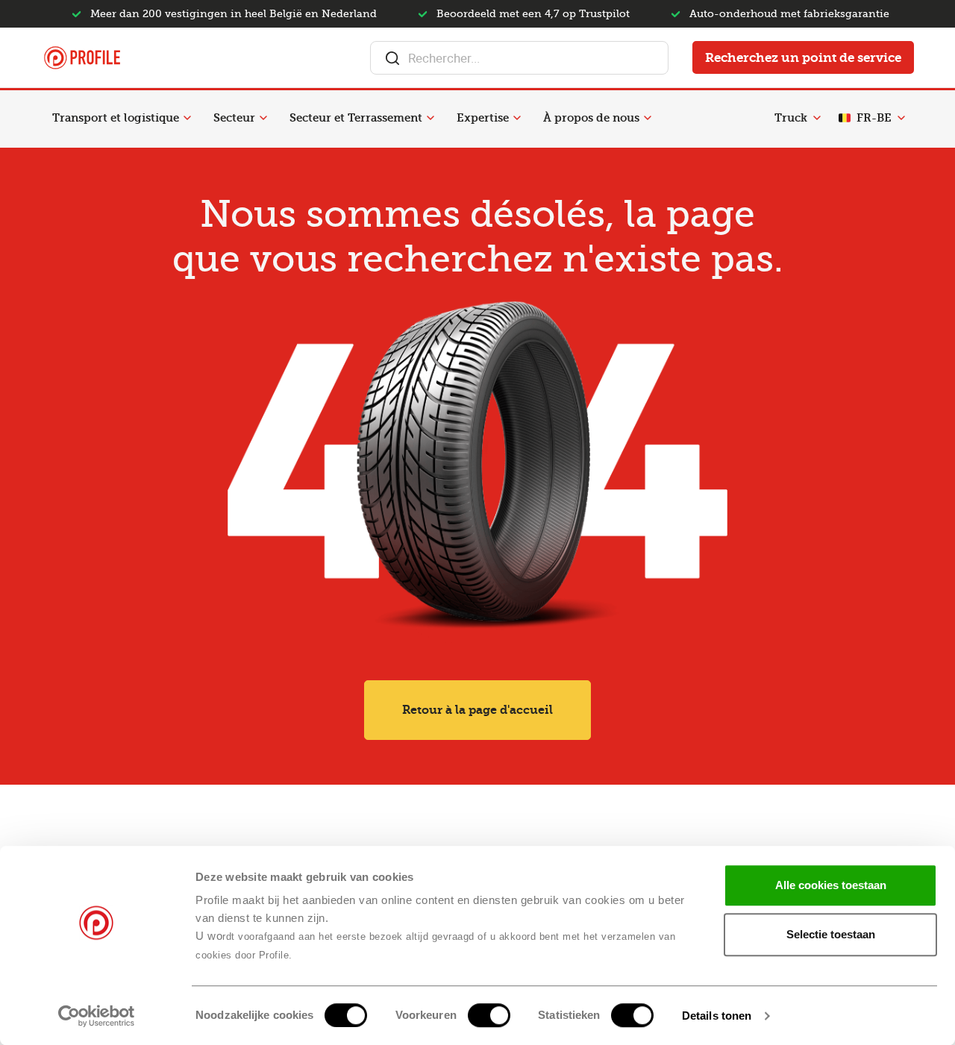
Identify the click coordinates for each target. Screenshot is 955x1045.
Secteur (234, 118)
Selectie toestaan (830, 934)
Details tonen (716, 1015)
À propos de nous (591, 118)
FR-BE (874, 118)
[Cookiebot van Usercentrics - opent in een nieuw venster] (96, 1016)
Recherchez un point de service (803, 57)
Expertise (483, 118)
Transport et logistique (115, 118)
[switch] (489, 1015)
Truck (790, 118)
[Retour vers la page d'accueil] (82, 57)
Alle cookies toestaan (830, 885)
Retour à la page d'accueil (477, 710)
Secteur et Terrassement (355, 118)
